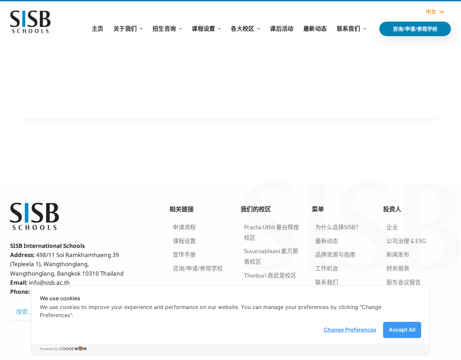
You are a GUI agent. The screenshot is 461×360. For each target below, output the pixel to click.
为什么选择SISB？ (338, 227)
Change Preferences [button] (350, 329)
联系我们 (348, 28)
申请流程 (184, 227)
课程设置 (203, 28)
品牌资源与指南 (335, 254)
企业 (392, 227)
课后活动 (281, 28)
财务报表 (397, 268)
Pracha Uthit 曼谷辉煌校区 (271, 232)
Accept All (402, 329)
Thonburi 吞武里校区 (270, 275)
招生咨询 (164, 28)
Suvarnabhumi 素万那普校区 (271, 256)
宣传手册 (184, 254)
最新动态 (315, 28)
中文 (431, 12)
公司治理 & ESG (406, 241)
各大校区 (242, 28)
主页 (97, 28)
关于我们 (125, 28)
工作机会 (326, 268)
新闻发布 (397, 254)
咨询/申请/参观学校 (198, 268)
